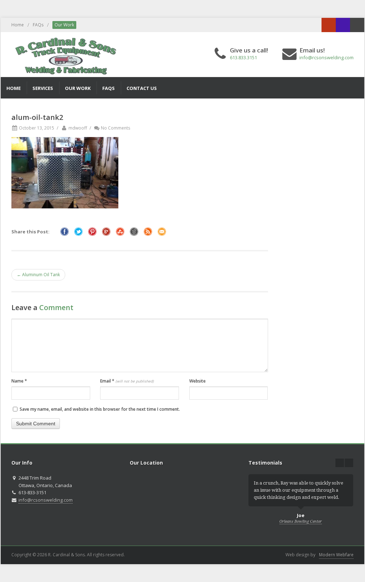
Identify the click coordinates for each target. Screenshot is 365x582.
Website (197, 381)
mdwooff (77, 128)
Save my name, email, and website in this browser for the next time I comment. (100, 409)
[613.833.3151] (343, 25)
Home (17, 25)
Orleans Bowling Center (300, 521)
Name (19, 381)
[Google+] (329, 25)
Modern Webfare (336, 555)
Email (127, 381)
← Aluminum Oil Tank (38, 275)
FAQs (38, 25)
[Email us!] (357, 25)
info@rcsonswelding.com (326, 57)
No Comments (115, 128)
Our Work (64, 25)
